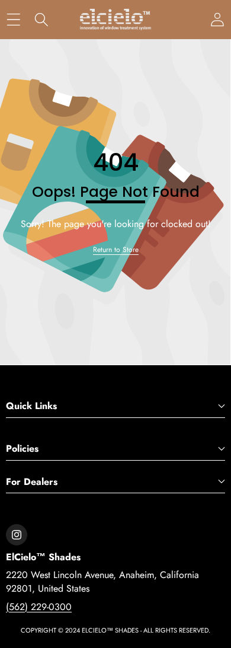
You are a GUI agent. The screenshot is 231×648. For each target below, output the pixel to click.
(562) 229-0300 (39, 607)
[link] (116, 250)
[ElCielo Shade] (115, 19)
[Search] (41, 20)
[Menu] (13, 20)
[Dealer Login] (217, 20)
